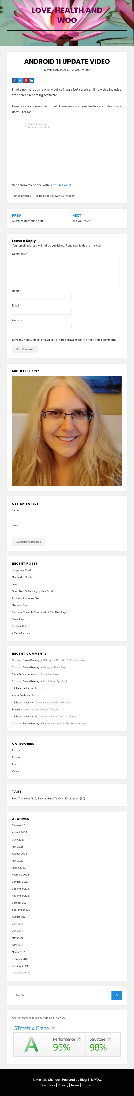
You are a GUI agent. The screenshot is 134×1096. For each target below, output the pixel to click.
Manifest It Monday (23, 577)
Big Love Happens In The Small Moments (57, 716)
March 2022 (19, 867)
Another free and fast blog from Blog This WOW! (39, 1017)
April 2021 (17, 945)
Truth (38, 688)
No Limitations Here (47, 674)
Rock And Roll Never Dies (25, 598)
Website (17, 320)
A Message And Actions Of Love (52, 702)
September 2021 (21, 909)
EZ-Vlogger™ (68, 195)
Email (16, 305)
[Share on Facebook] (15, 80)
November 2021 (21, 895)
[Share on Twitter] (20, 80)
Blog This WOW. (91, 1080)
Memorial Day (19, 605)
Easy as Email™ (50, 798)
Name (16, 291)
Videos (27, 195)
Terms (74, 1085)
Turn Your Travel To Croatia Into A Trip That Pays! (39, 612)
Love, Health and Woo (67, 15)
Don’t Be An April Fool (55, 681)
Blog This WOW (60, 185)
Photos (16, 750)
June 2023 (18, 839)
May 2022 (17, 860)
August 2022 (19, 853)
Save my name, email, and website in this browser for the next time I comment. (64, 339)
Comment (19, 253)
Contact (87, 1085)
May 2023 (17, 846)
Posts (15, 764)
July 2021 (17, 924)
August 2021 (19, 917)
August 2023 (19, 832)
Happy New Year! (21, 570)
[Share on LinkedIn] (31, 80)
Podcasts (17, 757)
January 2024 (20, 825)
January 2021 (20, 966)
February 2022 (20, 874)
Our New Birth (19, 626)
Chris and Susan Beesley (25, 660)
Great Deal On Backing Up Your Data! (32, 591)
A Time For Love (21, 633)
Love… (15, 584)
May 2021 (17, 938)
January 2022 (20, 881)
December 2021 (21, 888)
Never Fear (18, 619)
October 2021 (20, 902)
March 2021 (18, 952)
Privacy (63, 1085)
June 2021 (18, 931)
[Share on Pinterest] (26, 80)
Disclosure (47, 1085)
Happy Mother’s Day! (54, 667)
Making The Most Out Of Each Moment (64, 660)
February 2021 (20, 959)
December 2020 (21, 973)
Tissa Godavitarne (22, 674)
